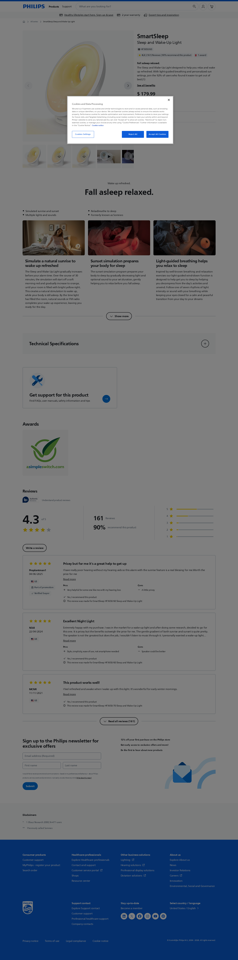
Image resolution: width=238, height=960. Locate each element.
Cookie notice (98, 125)
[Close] (168, 99)
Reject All (133, 134)
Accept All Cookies (157, 134)
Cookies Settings (83, 134)
